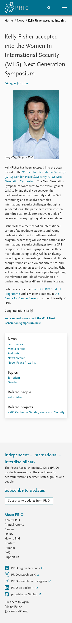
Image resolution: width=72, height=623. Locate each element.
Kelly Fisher (15, 397)
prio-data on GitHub (24, 594)
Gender (12, 382)
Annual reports (14, 524)
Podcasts (13, 353)
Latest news (15, 344)
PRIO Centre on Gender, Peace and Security (36, 412)
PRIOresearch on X (23, 574)
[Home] (16, 7)
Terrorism (14, 377)
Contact (10, 543)
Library (9, 534)
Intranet (10, 548)
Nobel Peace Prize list (22, 362)
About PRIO (12, 520)
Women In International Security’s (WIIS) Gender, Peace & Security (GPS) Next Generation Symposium (35, 177)
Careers (9, 529)
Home (9, 20)
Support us (12, 557)
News (20, 20)
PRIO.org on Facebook (26, 568)
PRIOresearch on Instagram (29, 581)
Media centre (16, 349)
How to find (12, 538)
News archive (16, 358)
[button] (64, 7)
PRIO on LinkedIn (23, 588)
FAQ (7, 552)
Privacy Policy (13, 606)
